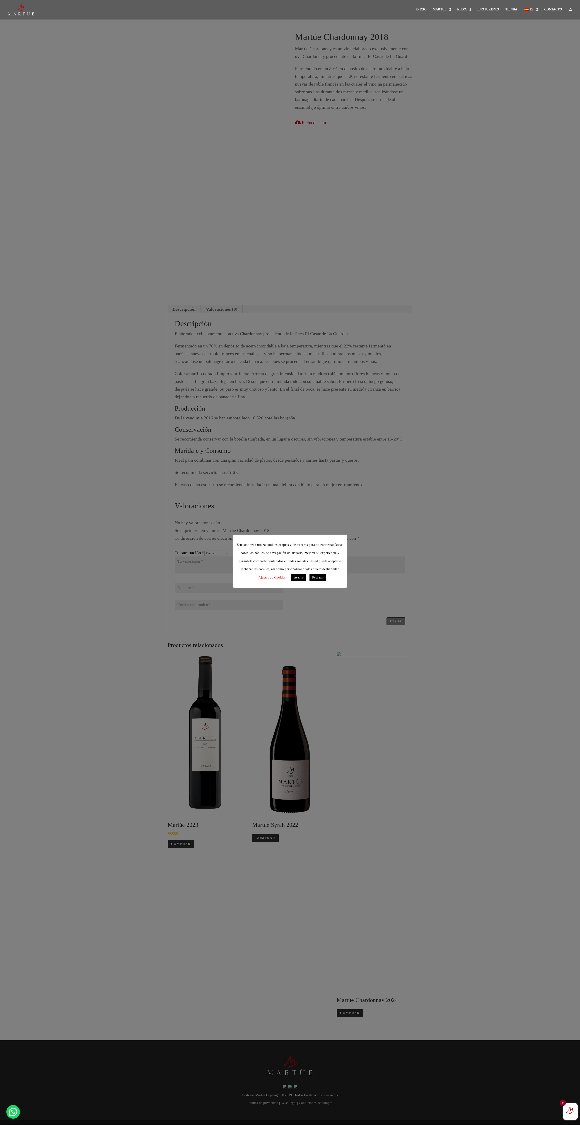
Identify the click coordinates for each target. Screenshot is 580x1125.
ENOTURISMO (488, 9)
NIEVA (462, 9)
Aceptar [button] (299, 577)
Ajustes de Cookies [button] (272, 577)
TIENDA (511, 9)
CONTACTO (553, 9)
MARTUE (440, 9)
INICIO (421, 9)
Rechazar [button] (318, 577)
